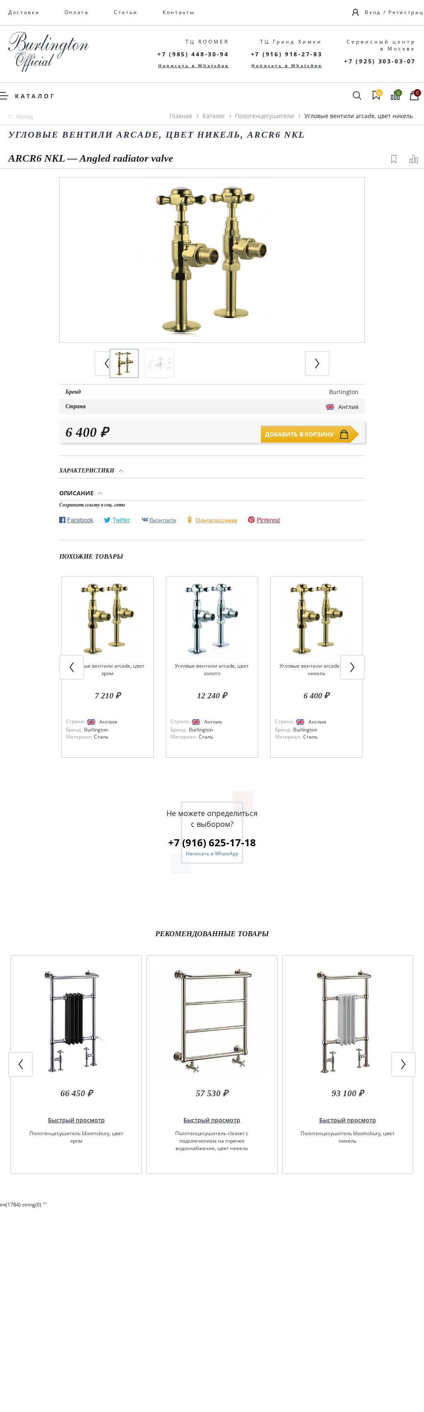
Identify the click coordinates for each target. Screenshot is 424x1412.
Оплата (77, 12)
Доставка (24, 12)
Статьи (126, 12)
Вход (373, 12)
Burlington (344, 392)
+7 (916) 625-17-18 (212, 842)
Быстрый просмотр (76, 1120)
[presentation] (317, 363)
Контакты (179, 12)
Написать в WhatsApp (193, 65)
